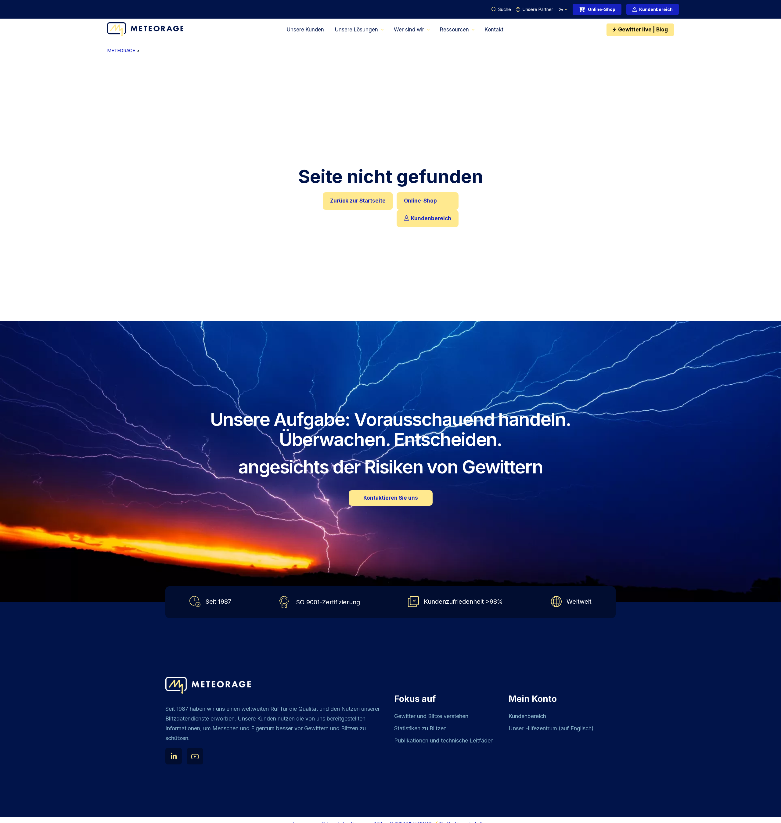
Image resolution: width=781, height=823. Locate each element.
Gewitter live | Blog (643, 30)
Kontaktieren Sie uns (390, 498)
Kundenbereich (656, 9)
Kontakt (494, 30)
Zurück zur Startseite (358, 201)
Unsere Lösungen (356, 30)
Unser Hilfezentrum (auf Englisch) (551, 728)
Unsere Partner (538, 9)
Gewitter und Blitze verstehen (431, 716)
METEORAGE (121, 50)
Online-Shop (601, 9)
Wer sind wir (409, 30)
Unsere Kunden (305, 30)
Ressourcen (454, 30)
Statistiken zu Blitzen (420, 728)
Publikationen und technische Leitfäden (444, 740)
